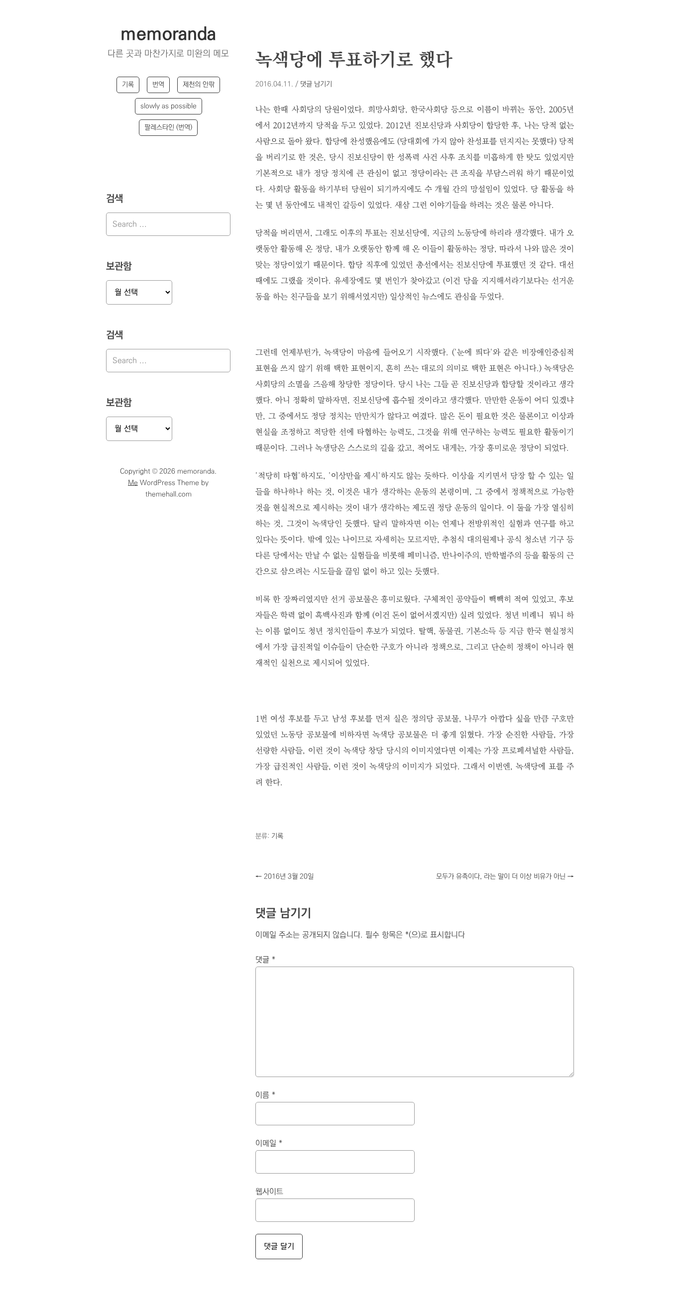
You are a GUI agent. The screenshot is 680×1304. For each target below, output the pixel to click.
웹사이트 (269, 1192)
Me (133, 482)
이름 (265, 1095)
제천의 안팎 (199, 84)
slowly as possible (168, 106)
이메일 (268, 1143)
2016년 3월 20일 (284, 876)
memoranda (168, 34)
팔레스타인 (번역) (168, 127)
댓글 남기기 (316, 84)
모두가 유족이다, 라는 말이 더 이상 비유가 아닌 (505, 876)
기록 (128, 84)
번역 (158, 84)
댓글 (265, 960)
